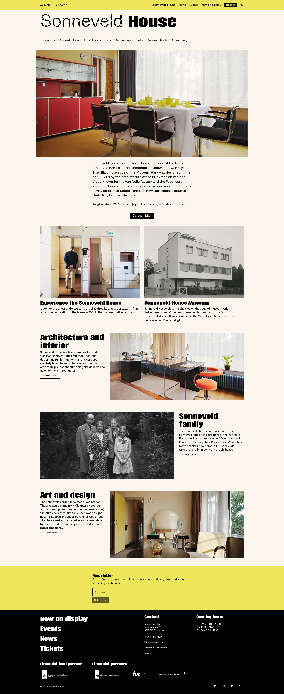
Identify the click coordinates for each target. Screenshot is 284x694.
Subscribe (100, 600)
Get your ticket (142, 216)
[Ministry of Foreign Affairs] (107, 674)
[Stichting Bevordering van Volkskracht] (171, 674)
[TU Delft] (139, 674)
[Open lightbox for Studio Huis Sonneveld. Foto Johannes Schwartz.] (177, 366)
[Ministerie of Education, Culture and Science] (55, 674)
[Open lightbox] (142, 103)
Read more (50, 375)
